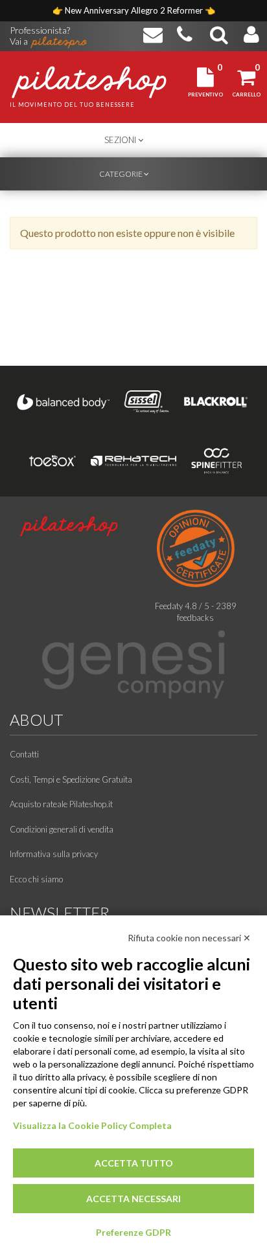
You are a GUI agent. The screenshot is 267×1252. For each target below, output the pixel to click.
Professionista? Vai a (40, 31)
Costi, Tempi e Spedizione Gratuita (71, 779)
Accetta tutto (134, 1162)
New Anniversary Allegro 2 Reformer (135, 10)
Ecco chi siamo (36, 879)
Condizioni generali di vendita (61, 829)
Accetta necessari (133, 1198)
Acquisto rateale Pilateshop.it (61, 804)
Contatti (24, 754)
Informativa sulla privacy (54, 854)
